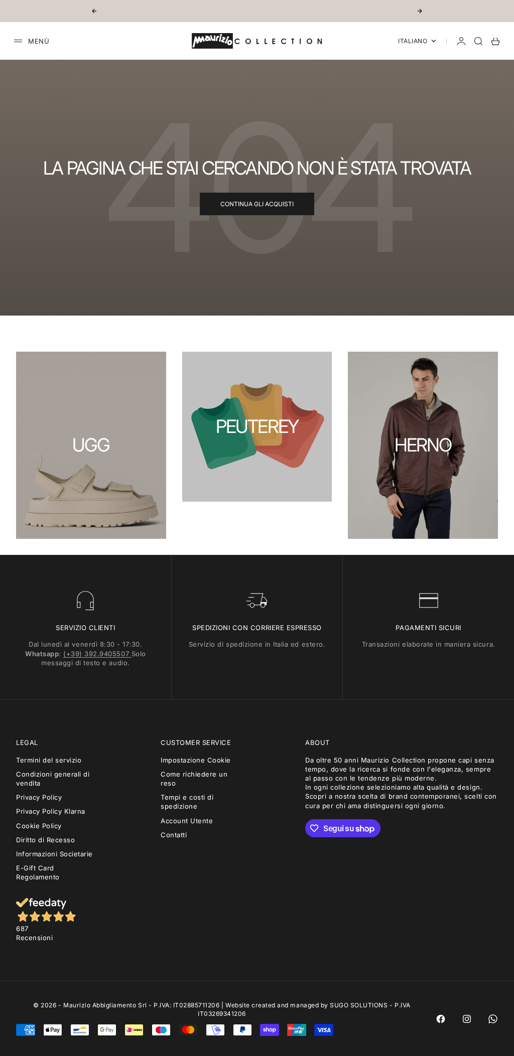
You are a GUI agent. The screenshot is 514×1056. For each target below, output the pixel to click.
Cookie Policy (39, 826)
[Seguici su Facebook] (441, 1019)
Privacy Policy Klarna (50, 811)
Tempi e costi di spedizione (187, 801)
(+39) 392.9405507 (97, 654)
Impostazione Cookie (196, 760)
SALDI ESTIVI (257, 11)
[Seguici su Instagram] (467, 1019)
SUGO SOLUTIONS (359, 1005)
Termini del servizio (48, 760)
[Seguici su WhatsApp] (493, 1019)
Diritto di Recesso (45, 840)
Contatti (174, 835)
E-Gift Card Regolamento (38, 872)
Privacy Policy (39, 797)
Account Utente (187, 821)
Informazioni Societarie (54, 854)
